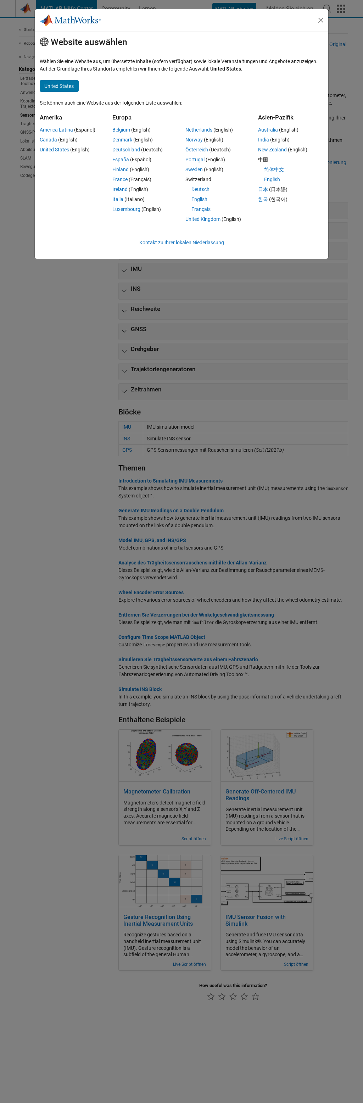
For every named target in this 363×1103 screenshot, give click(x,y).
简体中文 (274, 169)
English (199, 199)
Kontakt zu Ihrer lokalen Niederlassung (181, 242)
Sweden (194, 169)
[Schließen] (321, 20)
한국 (263, 199)
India (263, 140)
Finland (120, 169)
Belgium (121, 130)
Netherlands (198, 130)
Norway (194, 140)
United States (54, 149)
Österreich (196, 149)
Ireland (120, 189)
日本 (263, 189)
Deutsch (200, 189)
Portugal (195, 159)
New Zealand (272, 149)
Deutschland (126, 149)
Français (201, 209)
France (120, 179)
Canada (48, 140)
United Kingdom (202, 219)
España (120, 159)
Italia (117, 199)
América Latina (56, 130)
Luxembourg (126, 209)
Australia (268, 130)
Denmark (122, 140)
